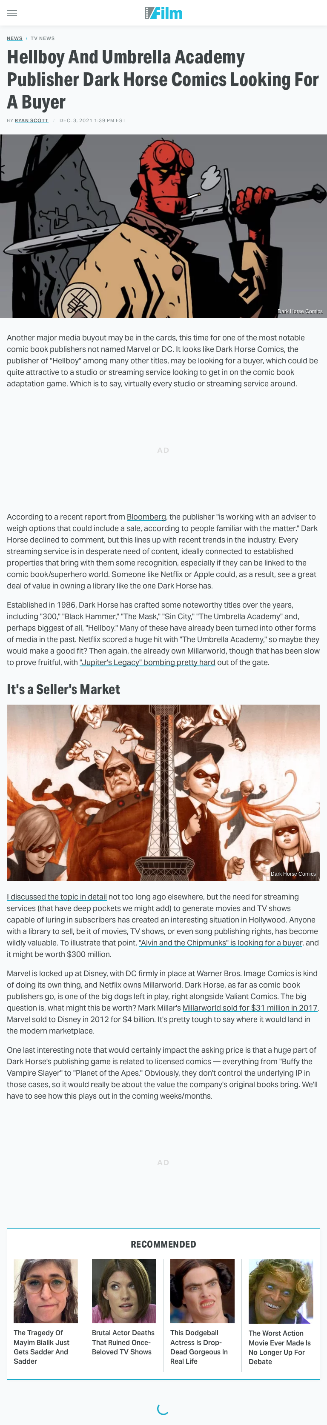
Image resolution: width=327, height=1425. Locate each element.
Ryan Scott (32, 120)
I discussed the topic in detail (57, 897)
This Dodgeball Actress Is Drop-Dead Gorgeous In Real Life (199, 1347)
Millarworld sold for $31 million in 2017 (250, 1008)
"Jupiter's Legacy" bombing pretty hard (147, 662)
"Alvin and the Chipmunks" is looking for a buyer (220, 943)
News (15, 38)
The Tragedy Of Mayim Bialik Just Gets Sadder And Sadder (41, 1347)
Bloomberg (146, 517)
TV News (43, 38)
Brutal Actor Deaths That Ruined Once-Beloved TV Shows (123, 1342)
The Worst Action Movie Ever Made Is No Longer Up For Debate (280, 1347)
